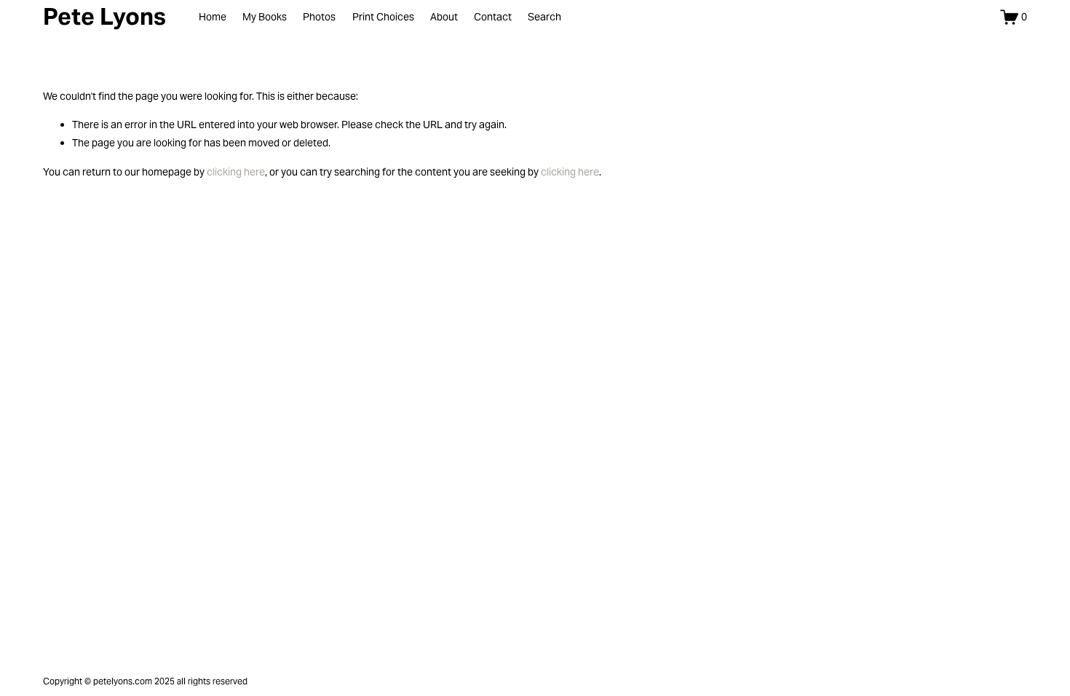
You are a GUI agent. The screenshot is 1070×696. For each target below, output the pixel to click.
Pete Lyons (104, 16)
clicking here (236, 171)
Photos (319, 16)
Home (212, 16)
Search (544, 16)
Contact (493, 16)
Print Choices (383, 16)
